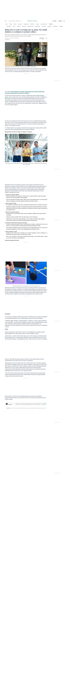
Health (12, 408)
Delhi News (24, 26)
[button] (6, 21)
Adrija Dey (8, 39)
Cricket (15, 24)
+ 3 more (60, 26)
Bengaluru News (30, 26)
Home (6, 24)
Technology (44, 26)
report (28, 97)
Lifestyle (37, 24)
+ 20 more (50, 24)
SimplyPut (18, 26)
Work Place (8, 408)
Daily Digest (55, 26)
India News (20, 24)
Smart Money (9, 26)
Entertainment (26, 24)
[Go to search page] (8, 21)
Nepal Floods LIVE (44, 24)
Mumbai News (37, 26)
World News (32, 24)
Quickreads (50, 26)
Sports (14, 26)
